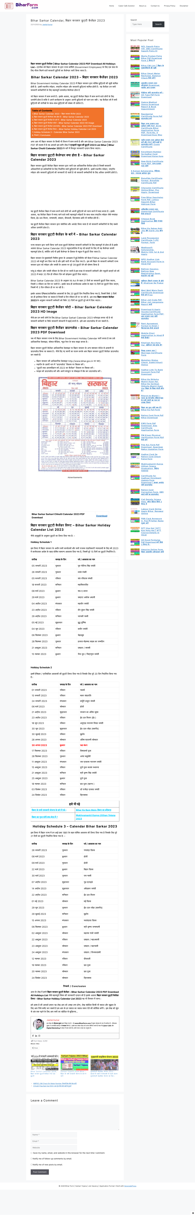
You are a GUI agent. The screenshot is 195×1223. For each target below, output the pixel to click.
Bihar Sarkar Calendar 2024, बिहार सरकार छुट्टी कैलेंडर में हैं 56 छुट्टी (44, 1073)
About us (142, 6)
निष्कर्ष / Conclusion (42, 135)
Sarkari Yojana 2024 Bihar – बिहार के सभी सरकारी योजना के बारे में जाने (73, 1073)
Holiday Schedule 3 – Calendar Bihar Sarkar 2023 (57, 132)
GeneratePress (130, 1186)
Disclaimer (184, 6)
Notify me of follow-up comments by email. (52, 1159)
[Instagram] (39, 1036)
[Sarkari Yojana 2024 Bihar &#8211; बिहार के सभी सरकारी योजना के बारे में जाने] (74, 1062)
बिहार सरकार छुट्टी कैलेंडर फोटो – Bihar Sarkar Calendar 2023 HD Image (64, 123)
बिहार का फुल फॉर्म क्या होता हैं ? (45, 817)
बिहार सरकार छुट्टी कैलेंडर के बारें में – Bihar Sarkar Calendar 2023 (60, 120)
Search (134, 20)
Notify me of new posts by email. (48, 1165)
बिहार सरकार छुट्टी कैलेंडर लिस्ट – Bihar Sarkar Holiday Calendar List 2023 (65, 129)
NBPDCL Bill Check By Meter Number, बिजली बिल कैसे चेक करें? (55, 1083)
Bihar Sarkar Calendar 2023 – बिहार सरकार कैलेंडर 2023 (57, 114)
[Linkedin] (36, 1036)
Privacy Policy (169, 6)
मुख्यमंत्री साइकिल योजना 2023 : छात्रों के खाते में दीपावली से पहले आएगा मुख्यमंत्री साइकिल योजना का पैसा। (104, 1073)
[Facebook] (33, 1036)
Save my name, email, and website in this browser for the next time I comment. (69, 1153)
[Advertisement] (75, 45)
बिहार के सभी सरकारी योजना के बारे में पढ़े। (49, 810)
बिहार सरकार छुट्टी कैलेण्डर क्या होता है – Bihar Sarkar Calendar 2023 (61, 117)
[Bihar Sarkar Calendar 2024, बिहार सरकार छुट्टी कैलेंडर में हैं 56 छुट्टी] (44, 1062)
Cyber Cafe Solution (126, 6)
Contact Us (155, 6)
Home (111, 6)
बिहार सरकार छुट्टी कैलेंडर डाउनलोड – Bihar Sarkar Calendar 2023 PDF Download (68, 126)
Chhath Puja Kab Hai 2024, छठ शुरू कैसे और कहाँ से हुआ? (52, 1086)
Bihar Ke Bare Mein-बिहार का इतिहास (93, 810)
